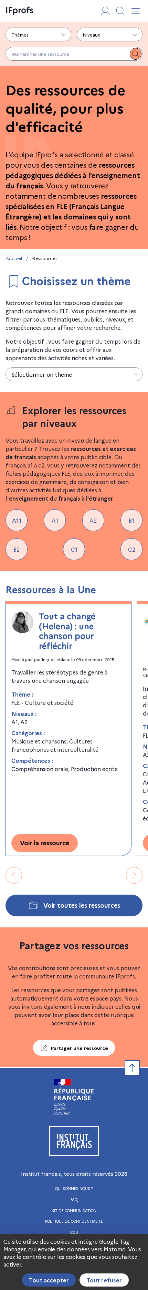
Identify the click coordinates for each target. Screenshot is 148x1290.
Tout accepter (49, 1280)
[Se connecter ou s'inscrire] (105, 11)
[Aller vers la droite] (134, 875)
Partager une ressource (79, 1047)
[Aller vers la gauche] (14, 875)
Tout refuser (104, 1280)
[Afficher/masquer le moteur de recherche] (120, 11)
